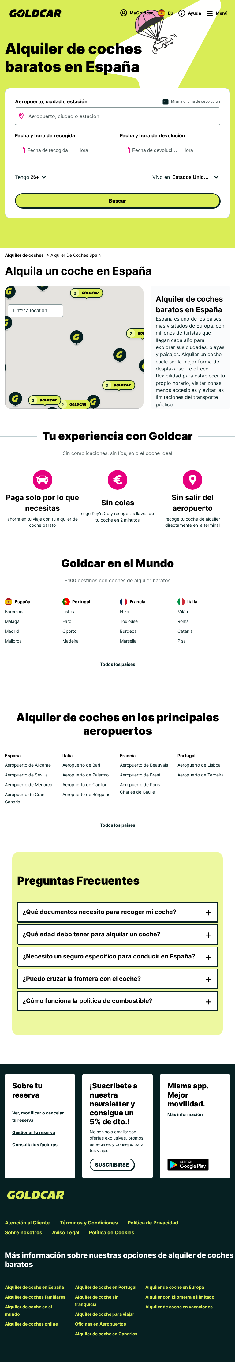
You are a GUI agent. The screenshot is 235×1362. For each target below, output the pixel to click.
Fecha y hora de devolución (152, 135)
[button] (76, 339)
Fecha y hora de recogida (45, 135)
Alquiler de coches (24, 255)
